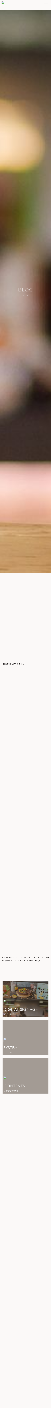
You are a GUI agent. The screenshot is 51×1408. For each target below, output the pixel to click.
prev (7, 638)
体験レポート (11, 943)
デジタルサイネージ (14, 913)
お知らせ (8, 937)
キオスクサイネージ (14, 931)
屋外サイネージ (12, 925)
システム (8, 907)
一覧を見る (24, 1224)
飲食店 (7, 949)
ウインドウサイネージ (15, 919)
